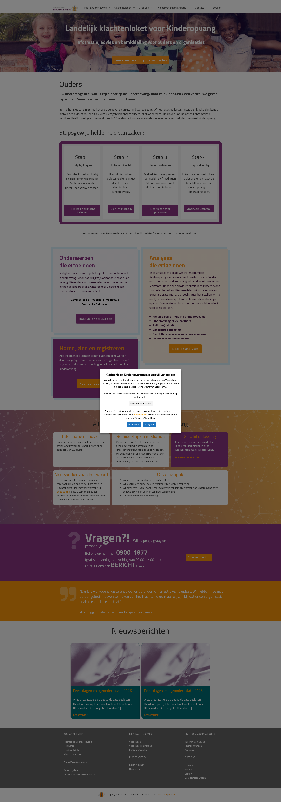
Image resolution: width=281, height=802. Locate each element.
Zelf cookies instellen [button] (140, 403)
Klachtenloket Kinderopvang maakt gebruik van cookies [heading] (140, 374)
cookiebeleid (140, 414)
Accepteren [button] (134, 424)
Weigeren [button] (149, 424)
